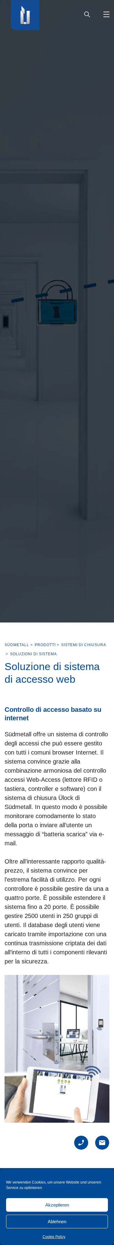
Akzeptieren (57, 1204)
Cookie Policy (54, 1237)
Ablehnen (57, 1221)
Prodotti (45, 645)
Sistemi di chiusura (83, 645)
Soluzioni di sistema (33, 654)
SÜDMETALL (17, 645)
